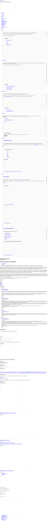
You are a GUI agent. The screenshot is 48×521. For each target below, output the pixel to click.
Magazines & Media (4, 23)
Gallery (2, 26)
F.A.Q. (2, 18)
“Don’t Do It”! (2, 377)
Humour (36, 371)
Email (1, 339)
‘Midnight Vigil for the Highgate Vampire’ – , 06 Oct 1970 (12, 171)
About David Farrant (4, 515)
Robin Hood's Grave (25, 372)
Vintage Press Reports (4, 22)
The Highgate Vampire (4, 21)
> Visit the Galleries (6, 176)
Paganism (11, 372)
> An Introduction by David (7, 140)
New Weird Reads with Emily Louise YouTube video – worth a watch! (10, 443)
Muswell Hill (2, 372)
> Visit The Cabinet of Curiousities (8, 228)
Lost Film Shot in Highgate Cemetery (9, 204)
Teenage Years (35, 372)
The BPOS (3, 517)
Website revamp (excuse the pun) (5, 440)
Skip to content (2, 0)
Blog (2, 13)
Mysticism (7, 372)
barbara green (5, 289)
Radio (2, 25)
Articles (2, 518)
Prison (15, 372)
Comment (1, 336)
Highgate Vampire (30, 371)
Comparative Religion (12, 371)
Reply (2, 296)
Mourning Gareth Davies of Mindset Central (7, 470)
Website (1, 340)
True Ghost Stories (42, 372)
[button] (25, 30)
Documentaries (3, 24)
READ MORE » (2, 381)
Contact (2, 14)
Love (40, 371)
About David (3, 15)
